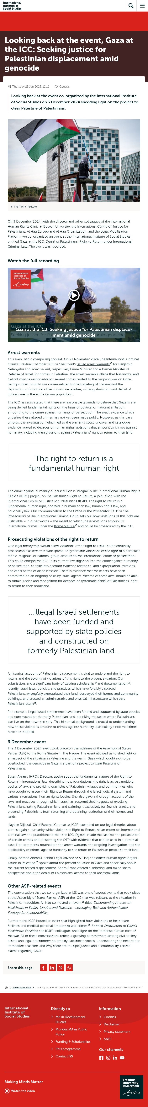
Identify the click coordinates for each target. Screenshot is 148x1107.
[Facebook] (101, 1058)
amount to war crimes (72, 926)
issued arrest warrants (94, 364)
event (78, 902)
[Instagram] (108, 1058)
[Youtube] (122, 1058)
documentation (117, 683)
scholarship (87, 683)
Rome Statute (65, 526)
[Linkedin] (115, 1058)
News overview (22, 987)
